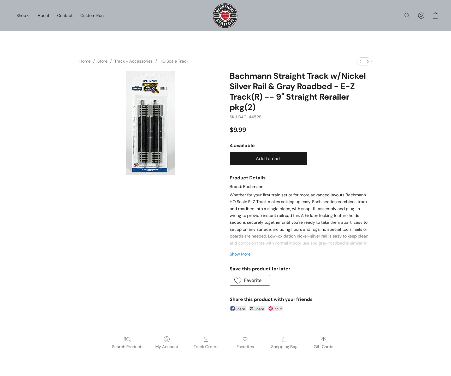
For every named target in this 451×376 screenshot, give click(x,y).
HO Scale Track (173, 61)
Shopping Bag (284, 346)
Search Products (128, 346)
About (43, 15)
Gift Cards (323, 346)
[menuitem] (360, 61)
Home (85, 61)
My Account (166, 346)
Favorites (245, 346)
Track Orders (206, 346)
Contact (65, 15)
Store (102, 61)
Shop (21, 15)
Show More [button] (240, 254)
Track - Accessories (133, 61)
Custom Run (92, 15)
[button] (225, 16)
